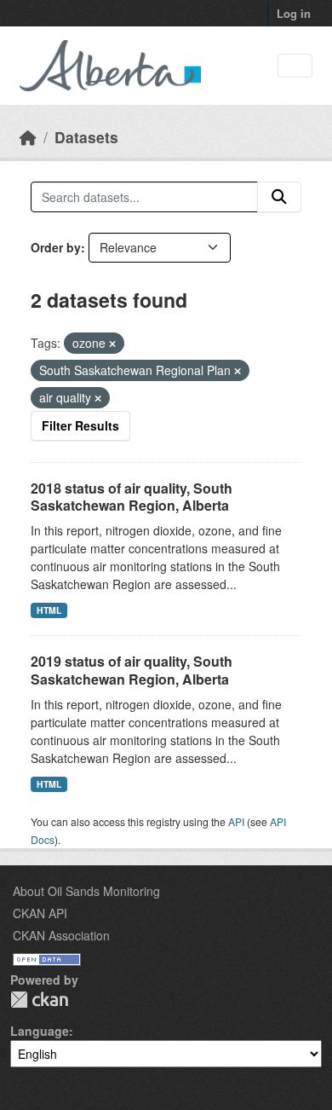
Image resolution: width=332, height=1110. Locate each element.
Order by (56, 247)
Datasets (86, 136)
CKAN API (40, 913)
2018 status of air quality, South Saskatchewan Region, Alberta (131, 497)
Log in (294, 13)
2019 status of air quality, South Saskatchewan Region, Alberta (131, 670)
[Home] (28, 136)
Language (39, 1030)
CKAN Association (61, 935)
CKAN (39, 1000)
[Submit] (279, 197)
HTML (49, 610)
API (236, 821)
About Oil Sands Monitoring (86, 890)
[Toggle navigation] (295, 66)
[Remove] (112, 343)
